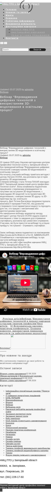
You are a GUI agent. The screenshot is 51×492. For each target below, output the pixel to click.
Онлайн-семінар (13, 441)
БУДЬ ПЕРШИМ (13, 398)
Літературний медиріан (16, 427)
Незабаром (11, 432)
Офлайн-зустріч (13, 443)
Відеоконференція (14, 400)
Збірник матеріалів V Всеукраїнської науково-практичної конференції (21, 377)
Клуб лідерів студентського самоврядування (26, 421)
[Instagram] (4, 351)
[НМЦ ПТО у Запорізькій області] (19, 4)
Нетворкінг (10, 434)
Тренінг (9, 453)
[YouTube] (5, 351)
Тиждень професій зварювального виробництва (28, 448)
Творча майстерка (14, 446)
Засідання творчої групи (17, 416)
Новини (9, 437)
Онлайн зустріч (13, 439)
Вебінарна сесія (13, 407)
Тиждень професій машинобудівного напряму (27, 450)
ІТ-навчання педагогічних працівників (23, 395)
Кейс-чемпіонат (13, 418)
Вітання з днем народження (13, 373)
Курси (8, 425)
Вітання (9, 402)
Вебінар (4, 92)
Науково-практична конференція (21, 430)
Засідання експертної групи (18, 414)
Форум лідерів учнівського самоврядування (26, 455)
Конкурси (10, 423)
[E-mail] (1, 351)
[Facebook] (2, 351)
